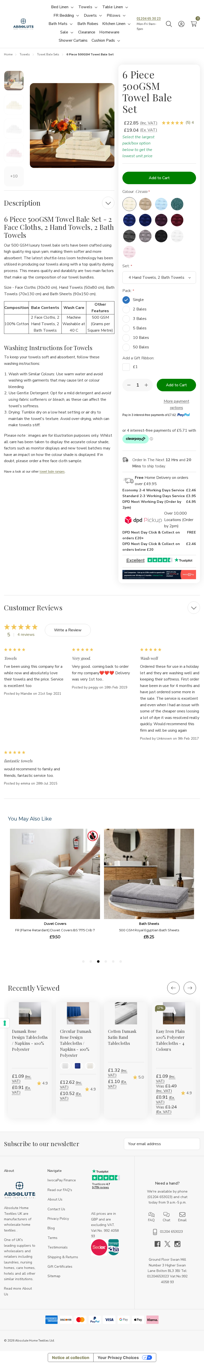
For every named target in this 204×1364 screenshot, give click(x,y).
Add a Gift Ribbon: (138, 358)
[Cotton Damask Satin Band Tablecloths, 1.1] (126, 1013)
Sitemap (54, 1276)
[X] (169, 1244)
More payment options (176, 404)
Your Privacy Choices (118, 1357)
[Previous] (173, 988)
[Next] (190, 988)
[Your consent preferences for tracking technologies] (4, 1023)
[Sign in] (181, 23)
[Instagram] (177, 1244)
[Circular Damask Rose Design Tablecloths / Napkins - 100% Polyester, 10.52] (78, 1013)
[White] (177, 236)
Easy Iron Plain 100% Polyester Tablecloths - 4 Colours (170, 1040)
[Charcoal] (129, 236)
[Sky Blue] (161, 204)
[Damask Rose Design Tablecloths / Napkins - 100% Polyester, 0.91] (30, 1013)
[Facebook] (159, 1244)
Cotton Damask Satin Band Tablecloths (122, 1037)
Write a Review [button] (68, 630)
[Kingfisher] (177, 204)
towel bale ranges (52, 471)
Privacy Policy (58, 1218)
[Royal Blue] (129, 220)
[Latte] (145, 204)
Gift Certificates (60, 1266)
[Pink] (129, 252)
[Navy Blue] (145, 220)
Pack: (127, 290)
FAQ (151, 1220)
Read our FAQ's (60, 1190)
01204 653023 (160, 1197)
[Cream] (129, 204)
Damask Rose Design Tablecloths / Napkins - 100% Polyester (30, 1040)
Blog (51, 1228)
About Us (55, 1199)
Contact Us (56, 1209)
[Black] (161, 236)
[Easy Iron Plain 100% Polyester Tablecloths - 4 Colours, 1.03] (174, 1013)
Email (182, 1220)
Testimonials (58, 1247)
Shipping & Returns (63, 1257)
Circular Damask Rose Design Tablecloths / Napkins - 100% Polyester (75, 1043)
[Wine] (177, 220)
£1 (135, 367)
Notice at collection (70, 1357)
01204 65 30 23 (149, 18)
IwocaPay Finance (62, 1180)
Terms (52, 1237)
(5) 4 (190, 122)
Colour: (134, 191)
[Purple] (161, 220)
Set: (126, 266)
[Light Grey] (145, 236)
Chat (166, 1220)
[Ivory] (90, 1065)
